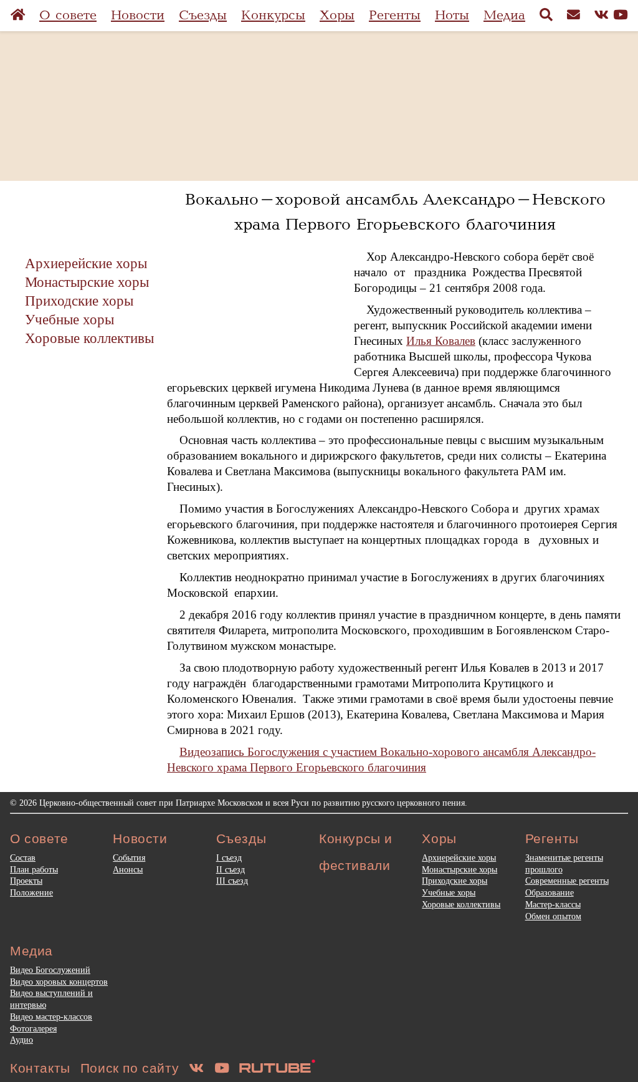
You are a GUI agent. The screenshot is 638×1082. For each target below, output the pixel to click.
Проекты (26, 881)
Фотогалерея (33, 1028)
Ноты (452, 15)
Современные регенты (567, 881)
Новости (137, 15)
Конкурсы (273, 15)
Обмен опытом (553, 916)
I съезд (229, 857)
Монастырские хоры (87, 282)
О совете (68, 15)
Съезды (203, 15)
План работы (34, 869)
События (129, 857)
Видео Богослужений (50, 970)
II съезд (230, 869)
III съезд (232, 881)
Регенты (395, 15)
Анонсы (128, 869)
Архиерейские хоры (86, 263)
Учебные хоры (69, 319)
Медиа (504, 15)
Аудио (21, 1040)
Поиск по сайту (129, 1068)
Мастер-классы (553, 904)
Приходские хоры (79, 300)
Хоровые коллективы (89, 338)
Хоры (337, 15)
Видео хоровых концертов (59, 982)
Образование (549, 892)
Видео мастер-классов (51, 1017)
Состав (23, 857)
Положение (31, 892)
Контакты (40, 1068)
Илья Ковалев (440, 340)
